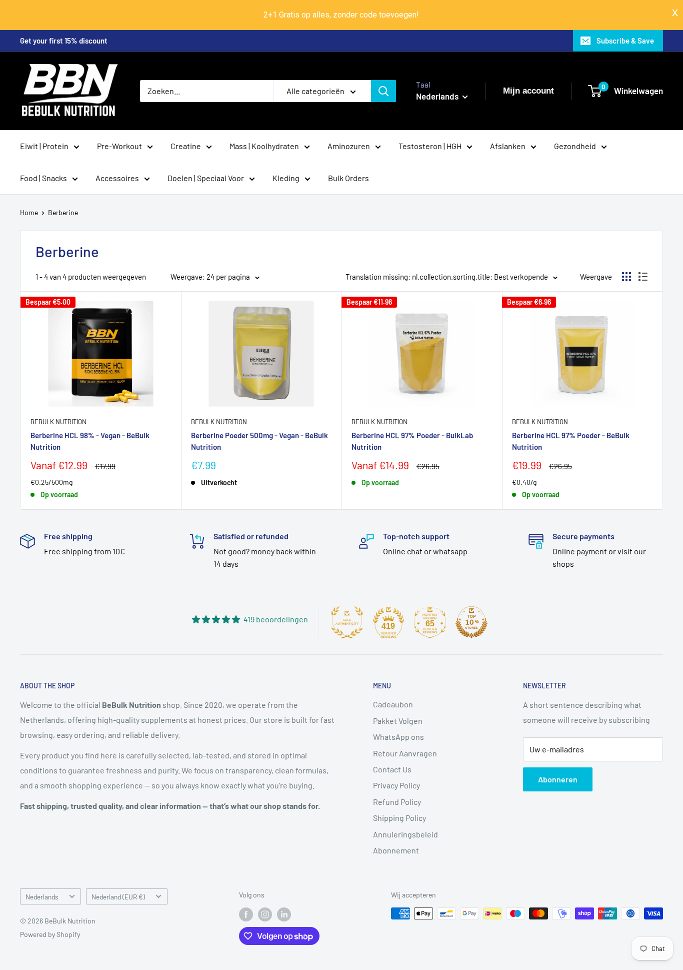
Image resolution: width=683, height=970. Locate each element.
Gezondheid (575, 146)
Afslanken (508, 146)
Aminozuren (349, 146)
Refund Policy (397, 801)
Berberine (63, 212)
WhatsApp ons (398, 736)
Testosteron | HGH (430, 146)
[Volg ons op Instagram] (265, 914)
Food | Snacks (43, 178)
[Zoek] (383, 91)
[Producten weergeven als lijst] (643, 276)
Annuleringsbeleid (405, 834)
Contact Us (392, 769)
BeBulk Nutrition (58, 422)
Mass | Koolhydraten (264, 146)
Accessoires (117, 178)
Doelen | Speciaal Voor (206, 178)
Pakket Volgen (397, 720)
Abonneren (558, 779)
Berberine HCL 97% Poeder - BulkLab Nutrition (412, 441)
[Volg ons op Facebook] (246, 914)
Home (29, 212)
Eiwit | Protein (44, 146)
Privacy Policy (396, 785)
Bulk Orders (348, 178)
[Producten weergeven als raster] (626, 276)
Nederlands (42, 896)
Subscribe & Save (625, 40)
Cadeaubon (393, 704)
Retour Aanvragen (405, 753)
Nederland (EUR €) (118, 896)
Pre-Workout (119, 146)
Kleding (286, 178)
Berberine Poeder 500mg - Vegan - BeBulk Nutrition (259, 441)
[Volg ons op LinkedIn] (284, 914)
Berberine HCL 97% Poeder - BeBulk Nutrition (571, 441)
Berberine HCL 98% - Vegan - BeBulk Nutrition (90, 441)
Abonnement (396, 850)
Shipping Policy (399, 817)
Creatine (185, 146)
